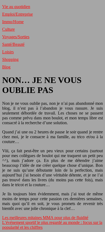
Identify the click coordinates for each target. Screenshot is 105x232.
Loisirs (8, 52)
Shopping (10, 59)
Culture (8, 29)
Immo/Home (13, 21)
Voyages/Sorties (15, 36)
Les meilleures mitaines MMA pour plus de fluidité (45, 217)
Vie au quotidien (16, 6)
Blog (6, 67)
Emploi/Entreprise (17, 14)
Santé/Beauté (13, 44)
